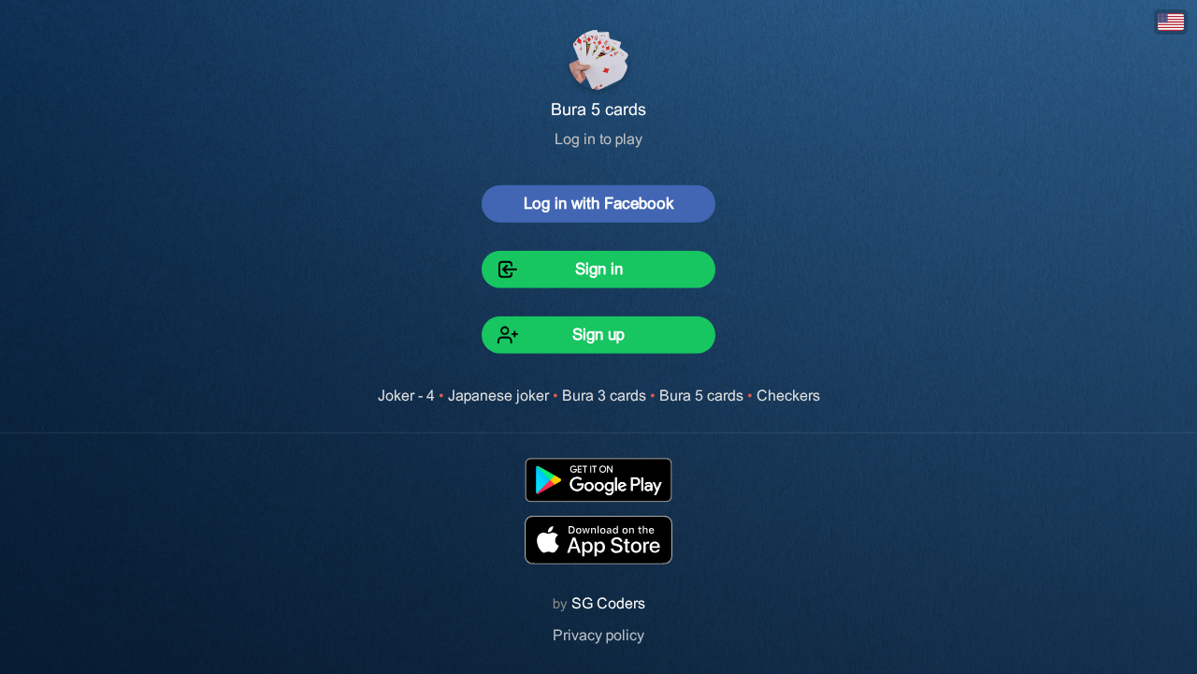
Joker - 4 (406, 395)
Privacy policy (598, 635)
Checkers (788, 395)
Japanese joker (498, 395)
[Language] (1171, 22)
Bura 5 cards (701, 395)
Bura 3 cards (604, 395)
